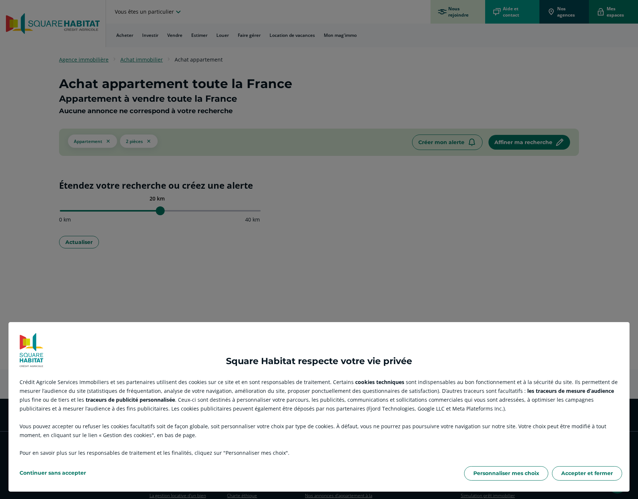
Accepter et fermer (587, 473)
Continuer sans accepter (53, 473)
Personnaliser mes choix (506, 473)
